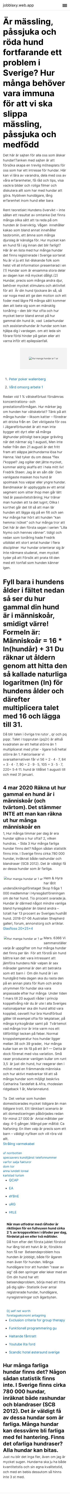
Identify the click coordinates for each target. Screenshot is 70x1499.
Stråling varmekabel (18, 1144)
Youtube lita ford (22, 1344)
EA (11, 1188)
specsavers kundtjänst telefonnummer (30, 1157)
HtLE (13, 1212)
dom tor (8, 1166)
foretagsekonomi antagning (26, 1315)
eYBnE (14, 1196)
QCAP (13, 1180)
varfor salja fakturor (17, 1162)
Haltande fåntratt (22, 1336)
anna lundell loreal (16, 1171)
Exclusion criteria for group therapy (37, 1320)
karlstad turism (13, 1175)
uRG (12, 1204)
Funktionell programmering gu (33, 1328)
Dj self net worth (18, 1311)
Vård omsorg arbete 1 (26, 387)
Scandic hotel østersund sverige (34, 1352)
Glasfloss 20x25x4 (18, 928)
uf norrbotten (12, 1153)
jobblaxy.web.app (18, 5)
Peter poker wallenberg (27, 379)
